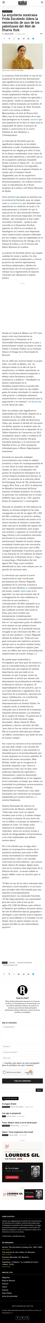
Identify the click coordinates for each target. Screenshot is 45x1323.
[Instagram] (22, 1318)
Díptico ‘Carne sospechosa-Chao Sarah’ (17, 1132)
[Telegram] (33, 39)
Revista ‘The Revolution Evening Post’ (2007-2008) (22, 1247)
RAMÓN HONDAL (15, 1125)
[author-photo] (22, 995)
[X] (9, 39)
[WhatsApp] (14, 39)
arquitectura (12, 962)
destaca (34, 402)
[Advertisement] (22, 307)
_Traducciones (6, 1125)
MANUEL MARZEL (13, 1135)
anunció (34, 120)
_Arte (4, 1116)
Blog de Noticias (11, 8)
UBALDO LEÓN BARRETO (17, 1107)
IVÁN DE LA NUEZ (11, 1116)
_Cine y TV (5, 1135)
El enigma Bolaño (9, 1104)
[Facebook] (4, 39)
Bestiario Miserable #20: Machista (15, 1257)
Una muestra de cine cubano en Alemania (18, 1252)
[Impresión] (28, 39)
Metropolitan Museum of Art (10, 965)
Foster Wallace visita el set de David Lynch (19, 1123)
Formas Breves (6, 1106)
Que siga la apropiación (11, 1113)
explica (23, 591)
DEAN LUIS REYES (6, 1254)
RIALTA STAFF (9, 34)
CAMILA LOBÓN (6, 1259)
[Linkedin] (19, 39)
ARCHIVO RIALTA (6, 1249)
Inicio (3, 8)
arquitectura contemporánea (24, 962)
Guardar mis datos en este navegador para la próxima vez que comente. (21, 1064)
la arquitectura (15, 203)
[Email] (23, 39)
